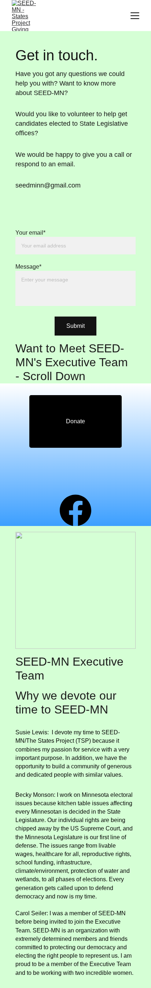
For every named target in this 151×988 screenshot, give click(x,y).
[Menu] (134, 15)
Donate (75, 421)
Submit (75, 326)
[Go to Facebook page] (75, 510)
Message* (28, 267)
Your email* (30, 233)
